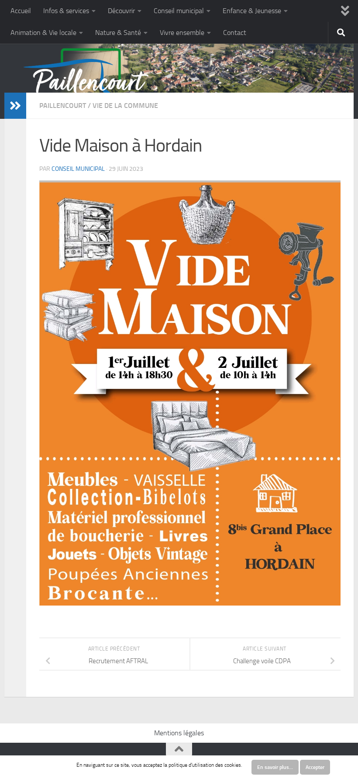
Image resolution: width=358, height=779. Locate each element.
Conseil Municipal (78, 169)
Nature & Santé (118, 32)
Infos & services (66, 11)
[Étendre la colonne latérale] (15, 106)
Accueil (20, 11)
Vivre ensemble (182, 32)
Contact (234, 32)
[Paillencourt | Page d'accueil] (86, 85)
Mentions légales (179, 733)
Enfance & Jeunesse (252, 11)
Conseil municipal (179, 11)
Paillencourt (62, 105)
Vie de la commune (125, 105)
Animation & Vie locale (43, 32)
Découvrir (121, 11)
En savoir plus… (275, 767)
